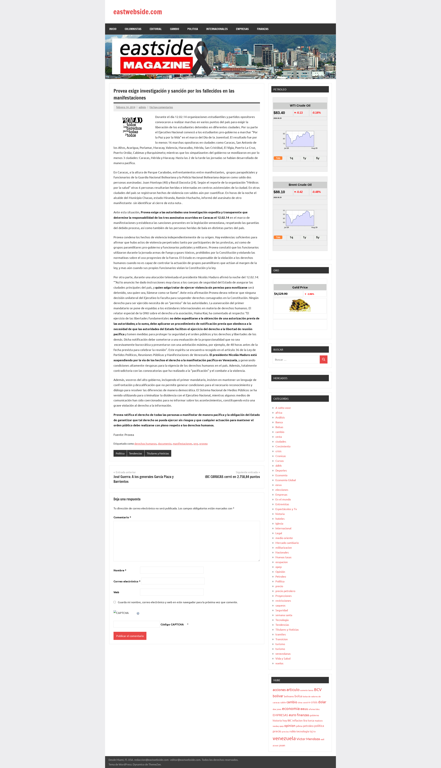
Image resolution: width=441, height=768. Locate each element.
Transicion (281, 639)
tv (314, 731)
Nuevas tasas (283, 557)
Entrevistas (282, 504)
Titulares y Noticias (158, 453)
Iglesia (279, 523)
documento (165, 443)
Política (120, 453)
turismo (280, 644)
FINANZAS (263, 29)
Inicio (112, 29)
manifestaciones (182, 443)
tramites (280, 634)
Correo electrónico (127, 581)
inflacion (297, 720)
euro (292, 715)
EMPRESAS (242, 29)
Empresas (281, 494)
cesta (278, 436)
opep (278, 566)
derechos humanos (145, 443)
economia (291, 708)
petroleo (308, 725)
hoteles (280, 518)
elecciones (281, 489)
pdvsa (299, 725)
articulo (293, 689)
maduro (319, 720)
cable (283, 702)
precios (285, 731)
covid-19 (306, 702)
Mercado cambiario (287, 542)
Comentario (122, 517)
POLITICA (192, 29)
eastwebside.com (137, 12)
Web (116, 592)
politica (319, 725)
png (195, 443)
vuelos (279, 663)
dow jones (277, 709)
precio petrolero (285, 591)
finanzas (303, 715)
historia (280, 513)
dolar (322, 702)
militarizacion (283, 547)
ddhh (278, 465)
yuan (282, 745)
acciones (279, 689)
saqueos (280, 605)
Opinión (280, 571)
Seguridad (281, 610)
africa (278, 412)
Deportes (281, 470)
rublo (292, 731)
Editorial (156, 29)
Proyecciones (283, 595)
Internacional (283, 528)
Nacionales (282, 552)
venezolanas (283, 653)
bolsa (298, 696)
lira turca (308, 720)
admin (142, 107)
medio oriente (284, 537)
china (300, 702)
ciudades (280, 441)
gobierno (314, 715)
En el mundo (283, 499)
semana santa (283, 615)
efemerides (314, 709)
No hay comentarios (161, 107)
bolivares (289, 696)
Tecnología (282, 619)
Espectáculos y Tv (286, 509)
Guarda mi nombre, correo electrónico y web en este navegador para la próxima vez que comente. (178, 602)
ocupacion (281, 562)
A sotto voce (283, 407)
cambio (279, 431)
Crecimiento (282, 446)
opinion (289, 725)
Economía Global (285, 480)
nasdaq (276, 726)
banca (310, 690)
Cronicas (280, 456)
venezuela (284, 738)
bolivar (278, 696)
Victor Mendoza (308, 739)
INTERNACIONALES (217, 29)
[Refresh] (138, 612)
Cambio (174, 29)
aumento (304, 690)
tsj (311, 731)
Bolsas (279, 427)
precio (279, 586)
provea (203, 443)
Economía (281, 475)
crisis (278, 451)
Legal (278, 533)
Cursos (279, 460)
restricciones (283, 600)
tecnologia (302, 731)
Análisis (280, 417)
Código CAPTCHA (172, 624)
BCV (318, 689)
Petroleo (280, 576)
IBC (290, 720)
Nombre (120, 570)
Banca (279, 422)
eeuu (278, 484)
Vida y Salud (282, 658)
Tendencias (135, 453)
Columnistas (133, 29)
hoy (285, 720)
